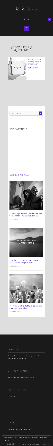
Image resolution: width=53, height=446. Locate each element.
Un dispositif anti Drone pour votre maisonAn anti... (34, 61)
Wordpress (30, 444)
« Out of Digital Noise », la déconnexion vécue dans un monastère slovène (25, 214)
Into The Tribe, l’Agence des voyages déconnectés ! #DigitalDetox (24, 261)
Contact (13, 396)
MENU (26, 28)
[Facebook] (24, 19)
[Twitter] (28, 19)
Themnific (46, 444)
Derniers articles (19, 174)
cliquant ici (30, 377)
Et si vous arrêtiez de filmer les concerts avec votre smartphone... (25, 307)
